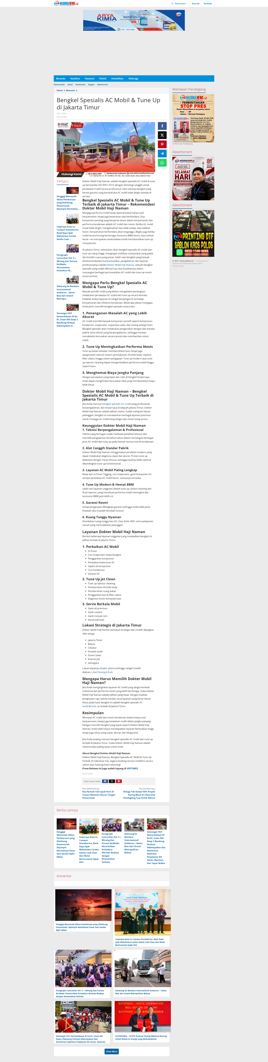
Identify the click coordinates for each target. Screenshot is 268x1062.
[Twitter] (112, 781)
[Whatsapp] (162, 163)
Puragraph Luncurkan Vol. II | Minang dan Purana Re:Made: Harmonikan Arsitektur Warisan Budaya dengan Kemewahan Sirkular (80, 993)
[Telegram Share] (162, 153)
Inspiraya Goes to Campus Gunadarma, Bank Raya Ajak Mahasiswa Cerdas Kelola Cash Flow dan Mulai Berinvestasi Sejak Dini (89, 849)
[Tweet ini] (162, 135)
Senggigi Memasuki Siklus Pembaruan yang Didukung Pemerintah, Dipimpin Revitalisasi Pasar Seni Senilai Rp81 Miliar (66, 844)
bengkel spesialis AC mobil (116, 403)
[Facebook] (105, 781)
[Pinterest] (119, 781)
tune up (95, 706)
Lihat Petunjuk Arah (102, 672)
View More (111, 1051)
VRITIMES (132, 768)
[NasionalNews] (66, 3)
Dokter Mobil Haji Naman (120, 264)
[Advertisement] (134, 54)
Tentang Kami (202, 260)
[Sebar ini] (162, 126)
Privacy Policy (178, 265)
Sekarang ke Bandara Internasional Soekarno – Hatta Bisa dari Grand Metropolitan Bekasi (133, 843)
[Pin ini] (162, 144)
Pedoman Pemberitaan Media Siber (187, 263)
